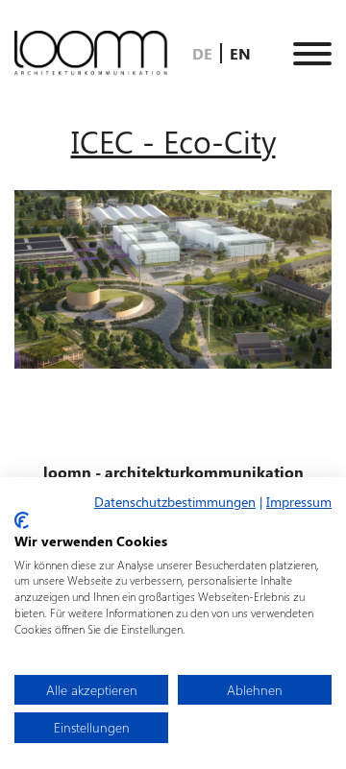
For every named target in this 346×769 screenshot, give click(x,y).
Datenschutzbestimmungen (175, 501)
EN (240, 53)
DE (204, 53)
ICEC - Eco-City (173, 140)
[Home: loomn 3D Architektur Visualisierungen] (91, 54)
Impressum (299, 501)
